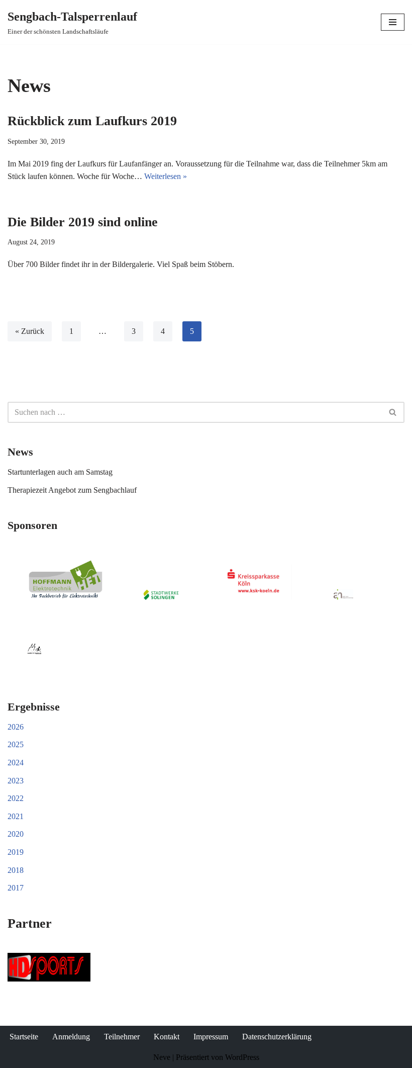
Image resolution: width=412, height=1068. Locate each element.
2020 (16, 834)
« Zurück (29, 331)
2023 (16, 780)
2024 (16, 762)
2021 (16, 816)
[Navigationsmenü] (392, 22)
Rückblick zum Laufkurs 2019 (92, 121)
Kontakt (166, 1036)
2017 (16, 887)
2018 (16, 870)
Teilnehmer (122, 1036)
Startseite (24, 1036)
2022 (16, 798)
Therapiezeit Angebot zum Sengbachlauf (72, 490)
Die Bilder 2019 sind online (83, 222)
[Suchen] (393, 412)
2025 (16, 744)
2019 (16, 852)
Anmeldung (71, 1036)
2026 (16, 727)
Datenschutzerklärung (277, 1036)
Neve (161, 1057)
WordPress (242, 1057)
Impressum (210, 1036)
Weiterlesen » (165, 176)
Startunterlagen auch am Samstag (60, 472)
